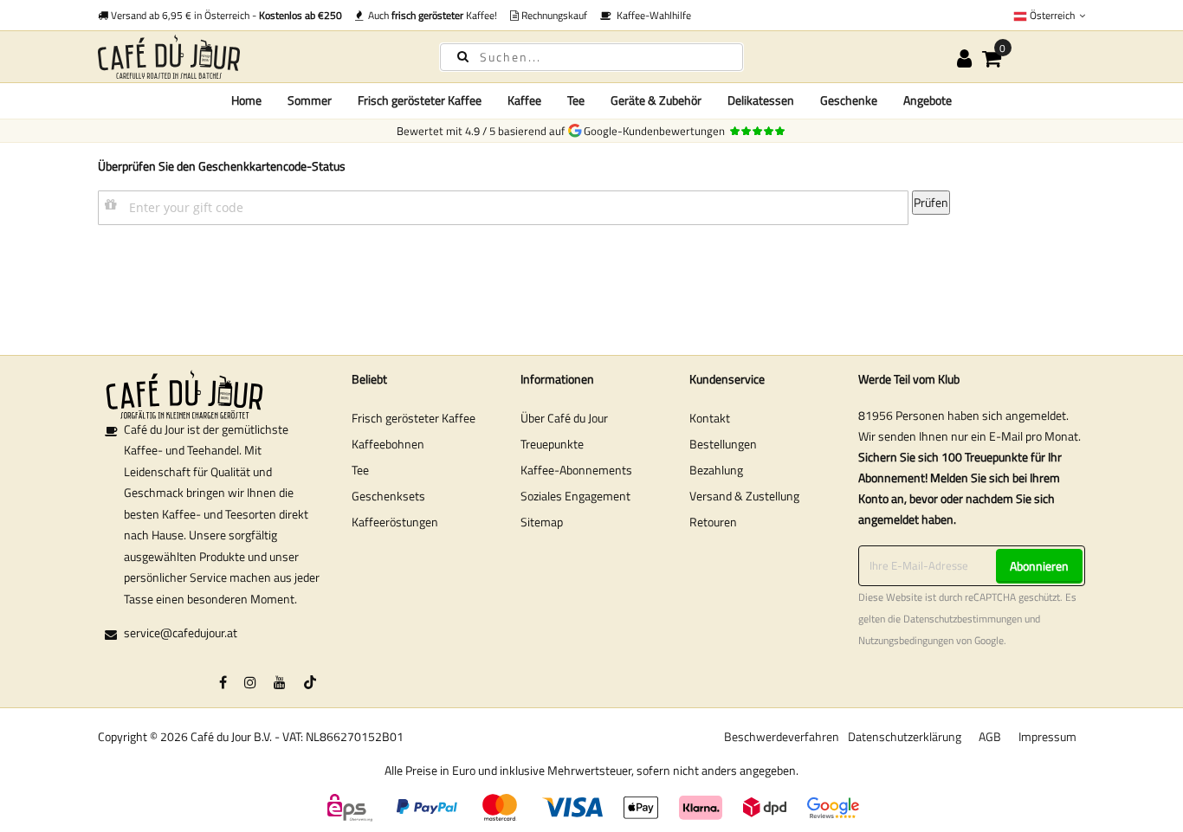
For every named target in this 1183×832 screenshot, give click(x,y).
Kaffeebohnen (388, 444)
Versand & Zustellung (744, 496)
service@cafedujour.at (180, 632)
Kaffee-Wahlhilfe (651, 15)
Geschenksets (388, 496)
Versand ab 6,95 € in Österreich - (225, 15)
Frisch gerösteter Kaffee (413, 418)
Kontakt (709, 418)
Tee (360, 470)
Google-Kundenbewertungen (657, 130)
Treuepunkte (552, 444)
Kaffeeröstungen (395, 522)
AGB (990, 736)
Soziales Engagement (575, 496)
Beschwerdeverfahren (781, 736)
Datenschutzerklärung (904, 736)
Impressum (1047, 736)
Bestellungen (723, 444)
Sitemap (541, 522)
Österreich (1052, 15)
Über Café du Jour (564, 418)
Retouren (713, 522)
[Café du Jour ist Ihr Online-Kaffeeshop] (254, 57)
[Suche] (463, 56)
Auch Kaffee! (430, 15)
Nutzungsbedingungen (906, 640)
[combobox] (591, 57)
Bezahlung (716, 470)
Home (246, 100)
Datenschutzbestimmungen (962, 619)
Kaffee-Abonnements (576, 470)
